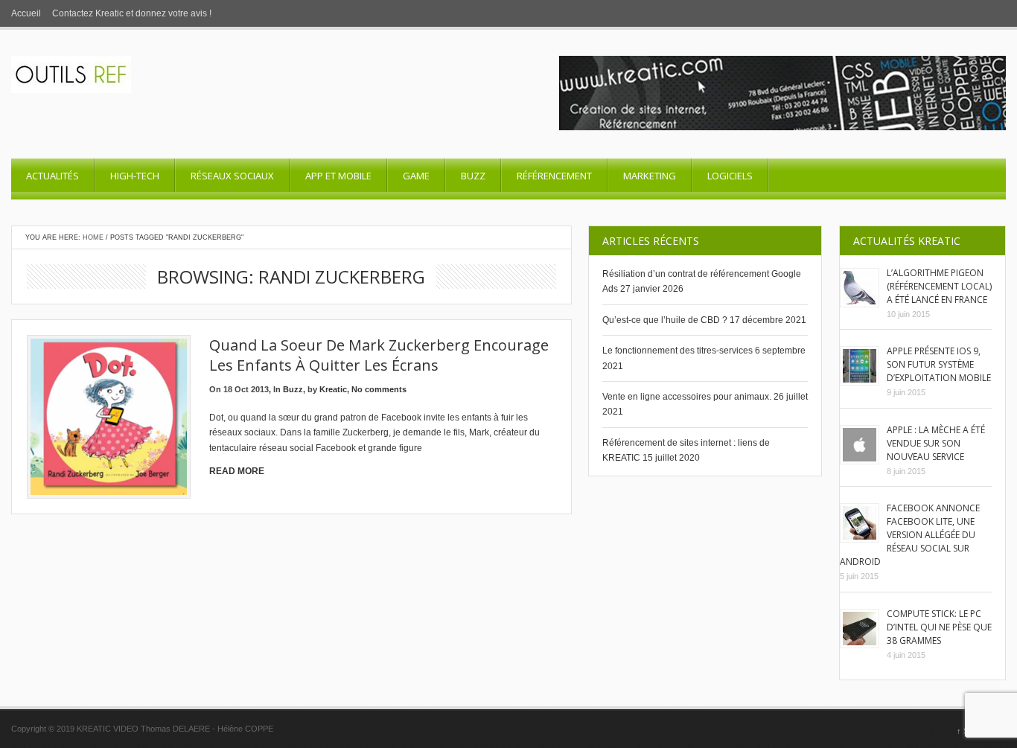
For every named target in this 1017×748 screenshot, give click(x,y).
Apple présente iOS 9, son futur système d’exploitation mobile (939, 364)
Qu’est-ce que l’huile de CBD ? (664, 320)
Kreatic (333, 389)
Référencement (554, 175)
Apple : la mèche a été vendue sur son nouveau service (936, 443)
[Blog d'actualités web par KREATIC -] (71, 90)
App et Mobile (338, 175)
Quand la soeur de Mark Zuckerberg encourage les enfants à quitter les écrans (379, 355)
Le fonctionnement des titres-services (677, 350)
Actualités (52, 175)
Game (416, 175)
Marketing (649, 175)
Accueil (26, 13)
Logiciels (730, 175)
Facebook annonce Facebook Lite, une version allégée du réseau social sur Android (910, 535)
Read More (236, 471)
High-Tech (134, 175)
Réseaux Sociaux (232, 175)
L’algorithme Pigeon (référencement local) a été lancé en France (939, 286)
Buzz (473, 175)
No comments (379, 389)
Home (93, 237)
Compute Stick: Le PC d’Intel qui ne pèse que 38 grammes (939, 627)
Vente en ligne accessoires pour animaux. (686, 396)
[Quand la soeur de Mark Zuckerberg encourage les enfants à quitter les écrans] (109, 417)
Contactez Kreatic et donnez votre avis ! (131, 13)
